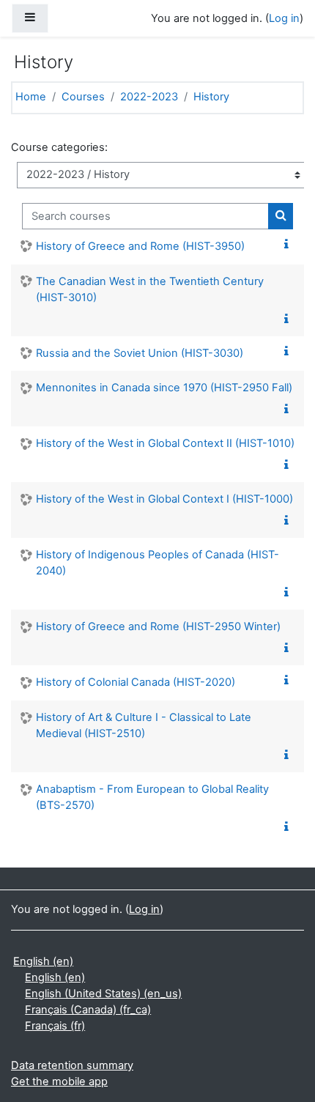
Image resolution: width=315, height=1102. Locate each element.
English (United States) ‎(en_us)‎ (103, 993)
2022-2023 (149, 96)
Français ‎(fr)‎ (55, 1025)
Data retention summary (72, 1065)
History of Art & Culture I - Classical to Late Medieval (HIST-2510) (143, 725)
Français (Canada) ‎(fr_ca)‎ (88, 1009)
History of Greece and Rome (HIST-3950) (140, 246)
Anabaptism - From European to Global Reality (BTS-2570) (152, 797)
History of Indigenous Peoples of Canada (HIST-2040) (157, 562)
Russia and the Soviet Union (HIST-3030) (139, 353)
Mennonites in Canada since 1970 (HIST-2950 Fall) (164, 387)
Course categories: (59, 147)
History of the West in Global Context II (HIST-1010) (165, 443)
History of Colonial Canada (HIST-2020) (135, 682)
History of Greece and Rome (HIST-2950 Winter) (158, 626)
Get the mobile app (59, 1081)
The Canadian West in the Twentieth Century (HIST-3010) (150, 289)
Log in (284, 18)
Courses (83, 96)
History (211, 96)
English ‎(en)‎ (43, 961)
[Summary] (289, 244)
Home (30, 96)
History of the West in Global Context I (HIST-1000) (164, 499)
